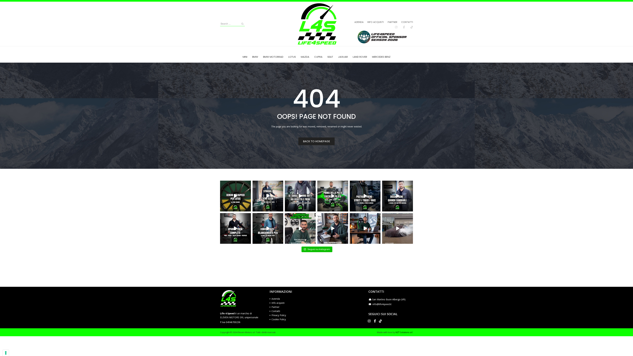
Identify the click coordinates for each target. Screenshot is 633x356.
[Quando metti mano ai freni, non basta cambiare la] (235, 228)
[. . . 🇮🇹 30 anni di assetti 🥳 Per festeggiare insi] (397, 228)
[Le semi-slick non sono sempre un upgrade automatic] (268, 196)
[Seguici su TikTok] (411, 27)
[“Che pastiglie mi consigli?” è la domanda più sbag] (365, 196)
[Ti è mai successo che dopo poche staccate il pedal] (397, 196)
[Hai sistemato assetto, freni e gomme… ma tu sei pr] (332, 196)
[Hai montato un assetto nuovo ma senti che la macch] (268, 228)
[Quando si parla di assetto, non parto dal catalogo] (300, 228)
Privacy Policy (278, 315)
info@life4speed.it (382, 304)
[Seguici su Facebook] (404, 27)
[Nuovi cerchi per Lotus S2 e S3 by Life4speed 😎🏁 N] (235, 196)
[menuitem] (245, 57)
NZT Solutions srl (404, 332)
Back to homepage (316, 141)
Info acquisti (375, 22)
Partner (392, 22)
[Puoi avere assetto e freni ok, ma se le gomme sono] (300, 196)
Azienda (358, 22)
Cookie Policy (278, 319)
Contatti (407, 22)
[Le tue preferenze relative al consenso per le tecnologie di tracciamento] (6, 353)
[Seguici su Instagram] (396, 27)
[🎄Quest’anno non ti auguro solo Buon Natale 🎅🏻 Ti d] (365, 228)
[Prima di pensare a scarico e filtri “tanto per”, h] (332, 228)
